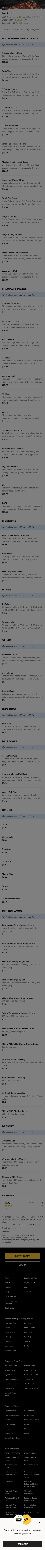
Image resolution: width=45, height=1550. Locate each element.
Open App (22, 1544)
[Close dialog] (39, 1522)
